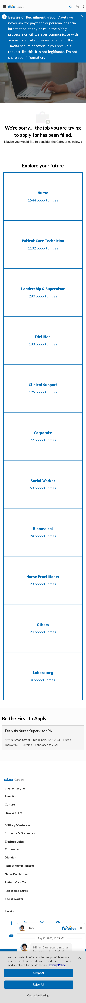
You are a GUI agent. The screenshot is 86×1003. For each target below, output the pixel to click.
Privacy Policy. (57, 965)
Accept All (38, 973)
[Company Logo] (16, 6)
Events (9, 911)
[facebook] (11, 923)
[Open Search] (70, 7)
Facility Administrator (19, 865)
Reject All (38, 984)
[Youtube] (11, 936)
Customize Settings (38, 995)
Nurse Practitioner (17, 874)
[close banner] (82, 16)
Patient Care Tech (16, 882)
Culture (10, 804)
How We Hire (13, 812)
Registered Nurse (16, 890)
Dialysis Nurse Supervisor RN (28, 731)
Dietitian (10, 857)
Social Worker (14, 898)
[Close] (79, 957)
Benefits (10, 796)
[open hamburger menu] (4, 6)
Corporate (12, 849)
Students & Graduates (20, 833)
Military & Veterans (17, 825)
